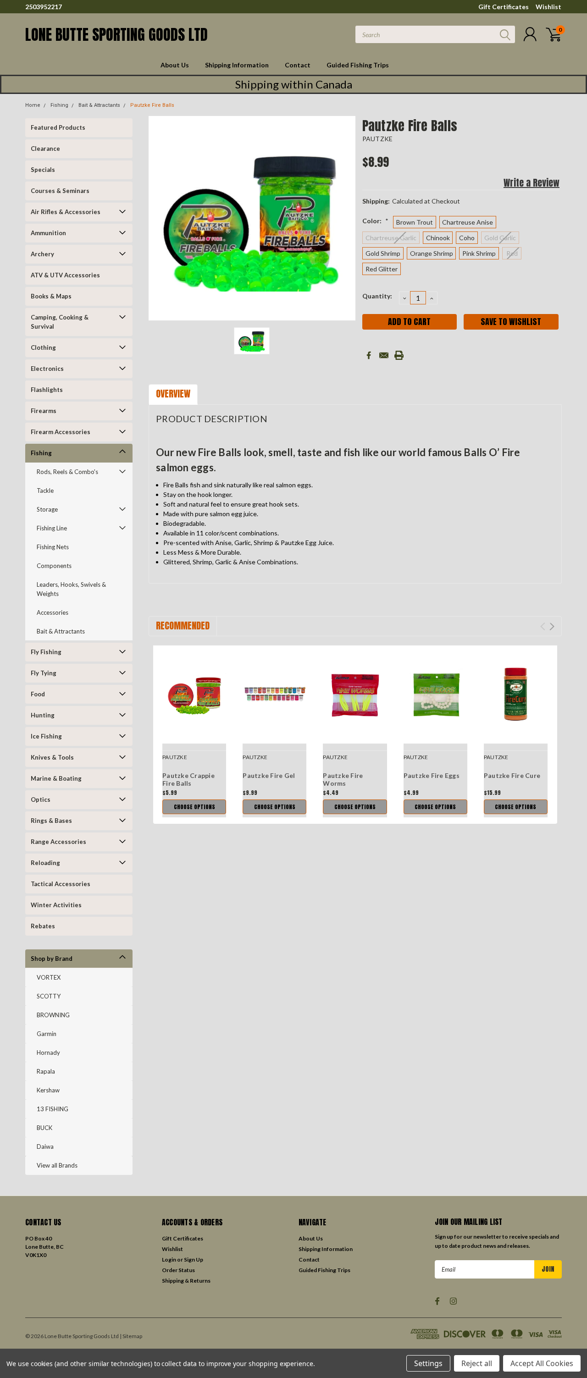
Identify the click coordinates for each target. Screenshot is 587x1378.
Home (32, 105)
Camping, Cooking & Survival (60, 322)
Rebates (43, 926)
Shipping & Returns (186, 1280)
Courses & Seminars (60, 190)
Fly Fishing (46, 652)
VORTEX (49, 977)
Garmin (46, 1033)
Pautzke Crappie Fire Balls (188, 780)
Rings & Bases (51, 820)
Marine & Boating (56, 778)
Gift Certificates (503, 7)
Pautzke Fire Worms (343, 780)
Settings (428, 1363)
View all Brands (57, 1165)
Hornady (48, 1052)
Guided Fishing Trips (358, 65)
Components (54, 565)
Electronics (47, 368)
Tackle (45, 490)
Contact (297, 65)
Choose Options (194, 807)
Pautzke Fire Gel (269, 775)
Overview (173, 393)
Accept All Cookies (541, 1363)
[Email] (383, 355)
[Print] (399, 355)
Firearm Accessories (60, 431)
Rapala (46, 1071)
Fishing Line (52, 528)
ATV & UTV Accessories (65, 275)
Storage (47, 509)
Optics (40, 799)
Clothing (43, 347)
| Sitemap (131, 1336)
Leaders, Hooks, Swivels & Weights (71, 589)
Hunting (43, 715)
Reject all (476, 1363)
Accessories (52, 612)
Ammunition (48, 233)
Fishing (59, 105)
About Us (175, 65)
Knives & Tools (52, 757)
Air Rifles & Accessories (65, 211)
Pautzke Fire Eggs (432, 775)
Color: (375, 221)
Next (552, 626)
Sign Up (193, 1259)
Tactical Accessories (60, 883)
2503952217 (43, 7)
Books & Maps (51, 296)
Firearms (43, 410)
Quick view (194, 695)
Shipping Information (237, 65)
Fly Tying (43, 673)
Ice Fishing (46, 736)
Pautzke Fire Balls (152, 105)
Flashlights (47, 389)
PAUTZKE (377, 139)
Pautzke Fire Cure (512, 775)
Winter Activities (56, 905)
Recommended (183, 625)
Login (169, 1259)
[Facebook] (368, 355)
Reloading (45, 862)
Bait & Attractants (99, 105)
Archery (42, 254)
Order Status (178, 1270)
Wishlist (548, 7)
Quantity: (377, 296)
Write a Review (531, 183)
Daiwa (45, 1146)
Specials (43, 169)
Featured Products (58, 127)
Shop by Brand (51, 958)
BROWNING (53, 1015)
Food (38, 694)
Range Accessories (58, 841)
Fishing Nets (53, 547)
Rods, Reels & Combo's (67, 471)
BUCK (44, 1127)
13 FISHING (52, 1109)
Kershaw (48, 1090)
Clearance (45, 148)
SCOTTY (49, 996)
